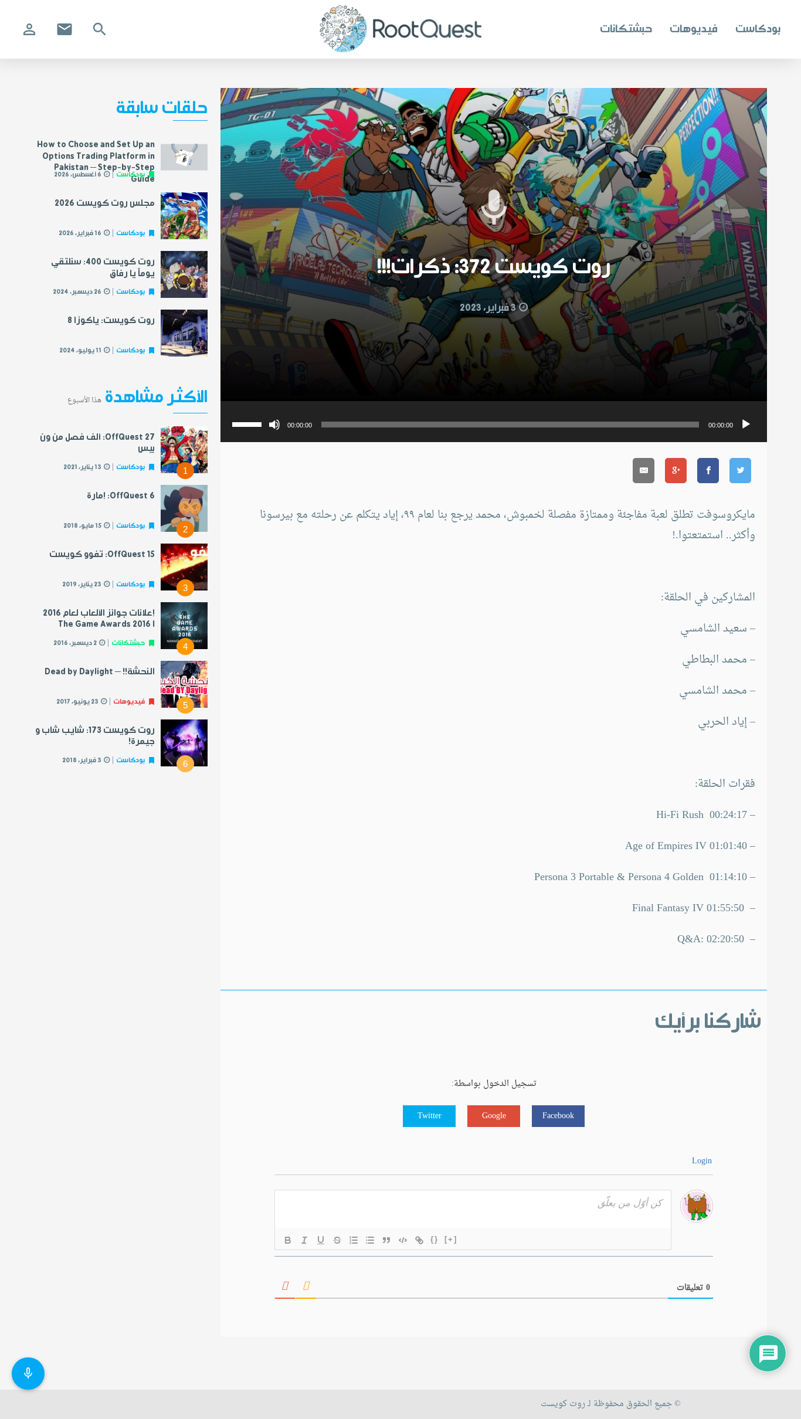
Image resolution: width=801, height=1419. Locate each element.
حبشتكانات (626, 29)
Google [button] (494, 1116)
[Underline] (321, 1240)
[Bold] (288, 1240)
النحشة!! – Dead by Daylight (100, 672)
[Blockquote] (386, 1240)
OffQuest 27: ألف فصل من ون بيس (97, 443)
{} (434, 1239)
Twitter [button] (430, 1116)
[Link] (419, 1240)
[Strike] (337, 1240)
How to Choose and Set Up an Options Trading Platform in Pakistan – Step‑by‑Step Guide (96, 162)
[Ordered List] (353, 1240)
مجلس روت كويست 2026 (105, 203)
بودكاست (757, 29)
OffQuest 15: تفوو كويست (102, 554)
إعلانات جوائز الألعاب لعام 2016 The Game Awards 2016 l (99, 619)
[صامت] (274, 424)
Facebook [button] (558, 1116)
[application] (493, 421)
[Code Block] (403, 1240)
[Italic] (304, 1240)
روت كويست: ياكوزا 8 (111, 320)
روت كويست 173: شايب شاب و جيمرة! (95, 736)
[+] (450, 1239)
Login (702, 1161)
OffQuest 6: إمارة (121, 496)
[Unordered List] (370, 1240)
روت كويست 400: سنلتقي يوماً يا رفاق (103, 267)
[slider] (248, 423)
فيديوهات (694, 29)
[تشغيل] (746, 424)
